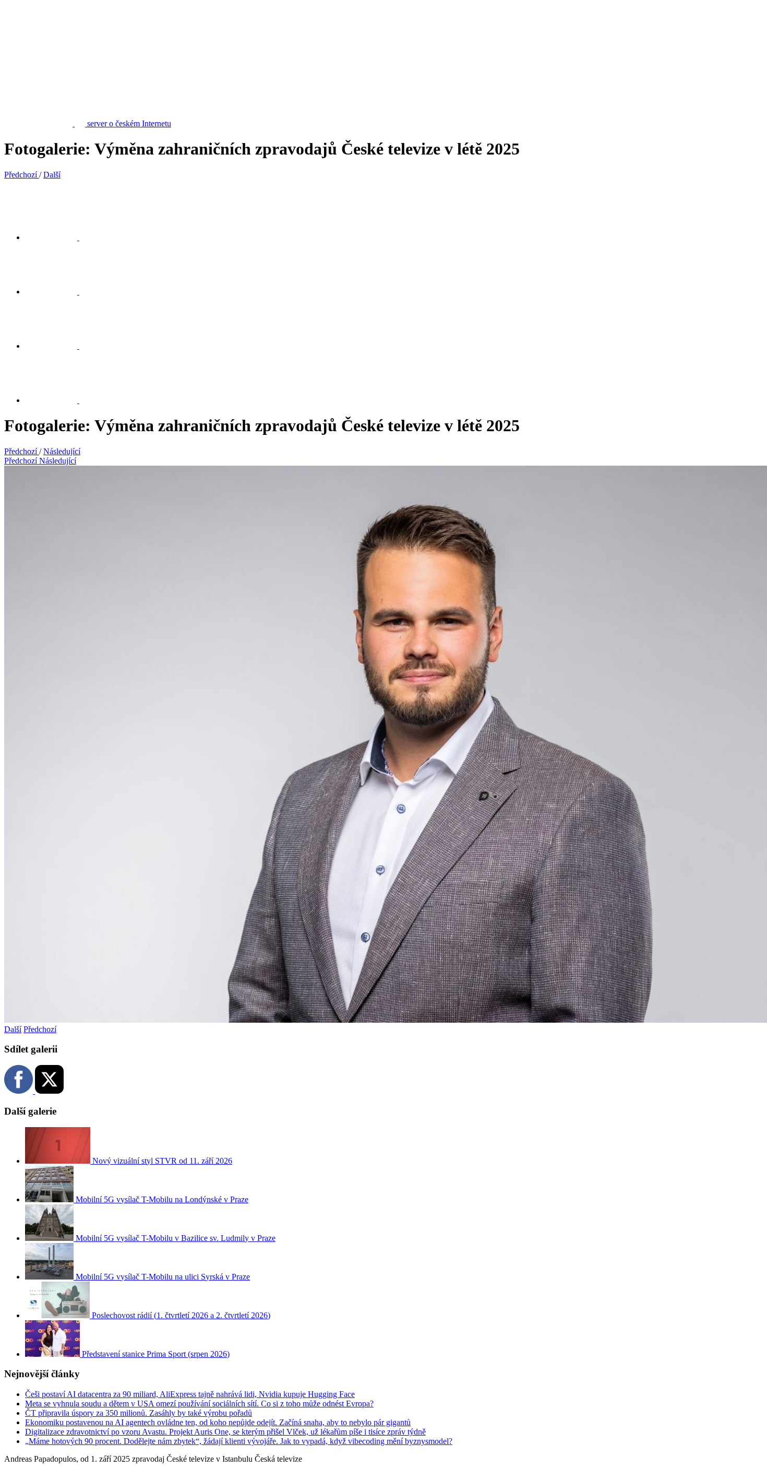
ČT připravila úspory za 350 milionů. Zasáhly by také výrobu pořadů (138, 1412)
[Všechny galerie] (57, 400)
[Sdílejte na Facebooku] (57, 291)
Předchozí (39, 1029)
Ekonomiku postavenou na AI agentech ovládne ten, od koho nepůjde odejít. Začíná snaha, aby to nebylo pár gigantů (218, 1422)
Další (12, 1029)
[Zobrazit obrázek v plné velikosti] (57, 345)
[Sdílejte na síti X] (57, 237)
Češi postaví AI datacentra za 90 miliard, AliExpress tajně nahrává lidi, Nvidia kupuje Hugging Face (190, 1394)
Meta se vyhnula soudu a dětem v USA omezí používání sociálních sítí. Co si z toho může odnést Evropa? (199, 1403)
